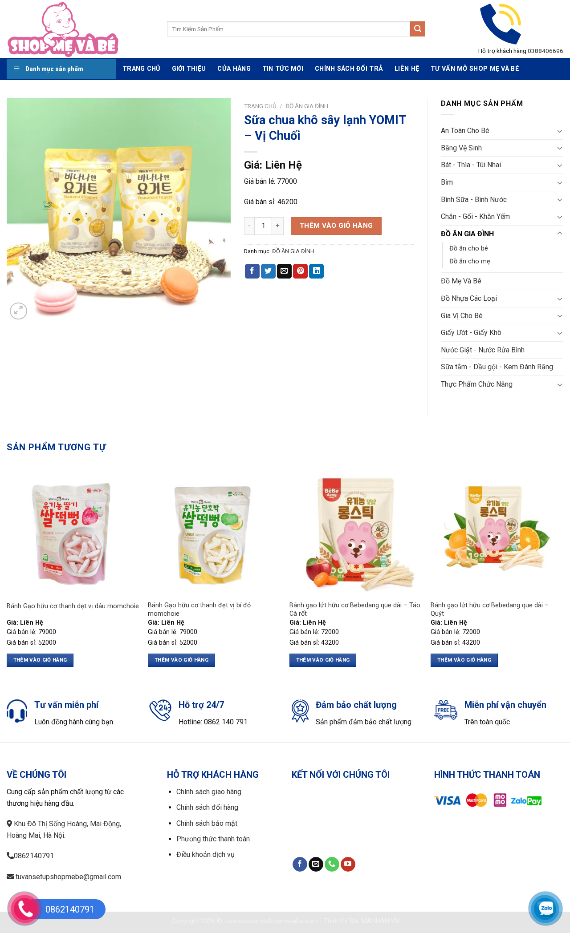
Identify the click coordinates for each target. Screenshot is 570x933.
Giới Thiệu (189, 69)
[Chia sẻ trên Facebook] (252, 271)
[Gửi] (417, 28)
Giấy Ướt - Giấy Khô (471, 332)
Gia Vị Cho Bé (462, 315)
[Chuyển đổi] (559, 130)
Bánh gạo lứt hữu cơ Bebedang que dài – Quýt (490, 610)
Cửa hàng (233, 69)
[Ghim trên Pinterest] (300, 271)
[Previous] (7, 573)
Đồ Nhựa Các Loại (469, 298)
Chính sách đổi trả (349, 69)
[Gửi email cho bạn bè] (284, 271)
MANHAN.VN (380, 921)
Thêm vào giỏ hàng (336, 226)
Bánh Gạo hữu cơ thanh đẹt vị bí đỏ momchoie (199, 610)
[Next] (563, 573)
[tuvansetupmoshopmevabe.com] (80, 29)
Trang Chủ (141, 69)
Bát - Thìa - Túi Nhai (471, 165)
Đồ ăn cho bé (468, 248)
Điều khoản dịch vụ (205, 854)
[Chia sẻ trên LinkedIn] (316, 271)
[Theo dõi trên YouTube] (348, 864)
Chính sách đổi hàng (207, 807)
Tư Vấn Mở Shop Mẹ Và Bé (475, 69)
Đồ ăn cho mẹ (469, 261)
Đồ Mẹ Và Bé (461, 281)
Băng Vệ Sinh (461, 148)
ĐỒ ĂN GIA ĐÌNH (306, 105)
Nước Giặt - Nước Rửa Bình (483, 350)
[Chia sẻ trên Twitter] (268, 271)
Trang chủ (260, 105)
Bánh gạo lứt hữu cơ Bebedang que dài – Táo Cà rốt (354, 610)
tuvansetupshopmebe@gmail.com (67, 876)
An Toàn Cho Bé (465, 130)
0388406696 (545, 50)
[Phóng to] (18, 311)
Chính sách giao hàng (208, 792)
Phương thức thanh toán (213, 839)
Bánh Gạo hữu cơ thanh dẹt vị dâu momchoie (73, 606)
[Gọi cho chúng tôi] (332, 864)
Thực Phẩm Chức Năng (477, 384)
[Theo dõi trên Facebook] (300, 864)
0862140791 (34, 856)
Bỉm (447, 182)
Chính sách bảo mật (206, 823)
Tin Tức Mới (282, 69)
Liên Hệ (407, 69)
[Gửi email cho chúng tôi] (316, 864)
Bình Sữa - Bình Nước (474, 199)
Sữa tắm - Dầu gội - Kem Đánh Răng (497, 367)
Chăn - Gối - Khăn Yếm (475, 216)
